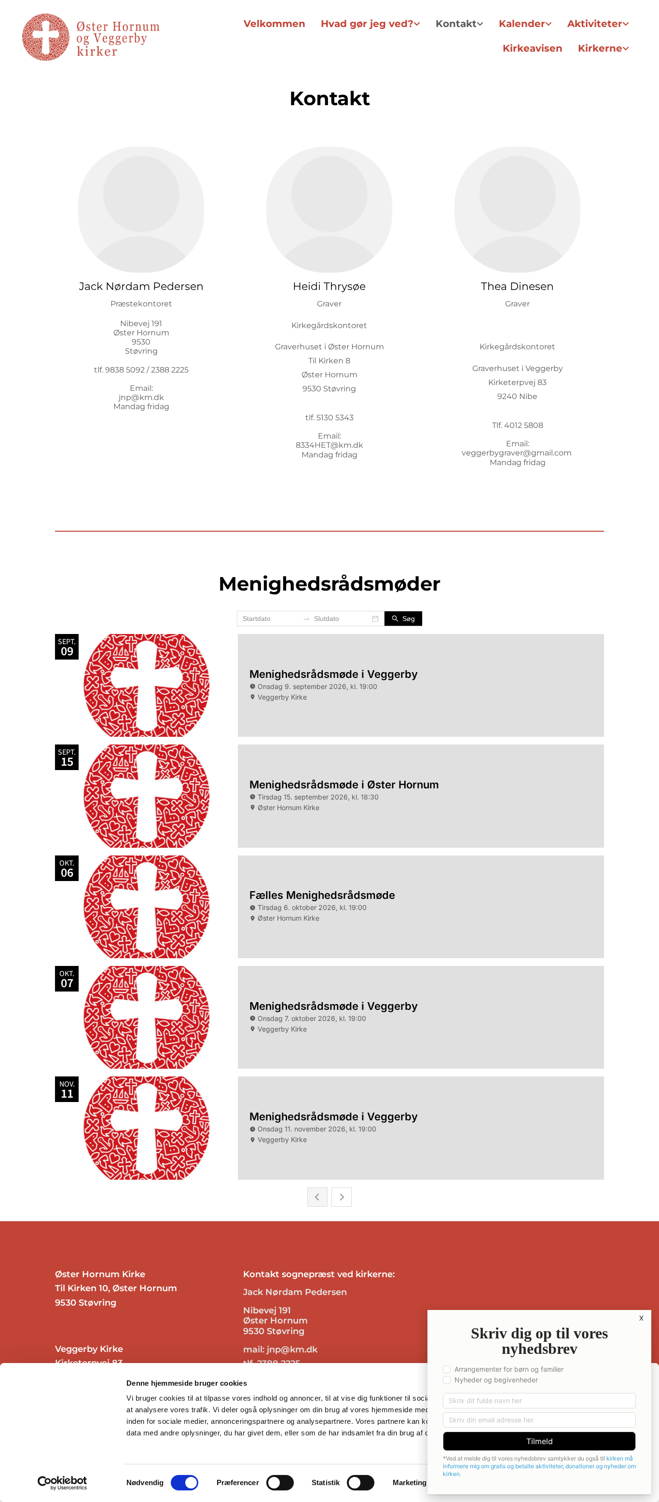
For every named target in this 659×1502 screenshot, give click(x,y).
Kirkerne (600, 48)
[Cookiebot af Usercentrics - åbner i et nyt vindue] (62, 1483)
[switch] (280, 1482)
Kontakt (456, 23)
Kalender (522, 23)
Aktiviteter (594, 23)
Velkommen (274, 23)
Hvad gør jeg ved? (367, 23)
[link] (370, 24)
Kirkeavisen (533, 48)
